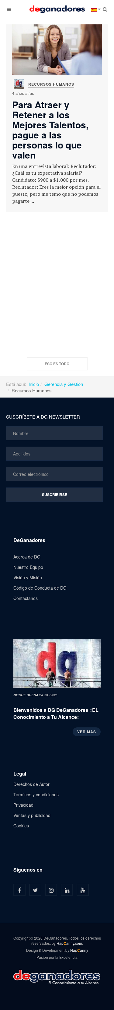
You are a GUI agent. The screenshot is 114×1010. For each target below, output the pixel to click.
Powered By (57, 976)
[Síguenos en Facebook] (19, 890)
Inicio (34, 384)
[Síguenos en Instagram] (51, 890)
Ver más (86, 731)
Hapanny (79, 950)
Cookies (21, 826)
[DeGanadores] (57, 9)
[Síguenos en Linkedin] (67, 890)
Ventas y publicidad (31, 815)
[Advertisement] (57, 281)
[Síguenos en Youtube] (83, 890)
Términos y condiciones (36, 794)
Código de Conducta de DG (40, 588)
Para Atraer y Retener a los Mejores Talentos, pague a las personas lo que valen (50, 129)
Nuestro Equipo (28, 567)
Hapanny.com (69, 943)
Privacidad (23, 805)
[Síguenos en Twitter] (35, 890)
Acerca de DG (26, 557)
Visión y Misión (27, 577)
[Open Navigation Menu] (9, 9)
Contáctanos (25, 598)
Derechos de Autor (31, 784)
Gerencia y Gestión (63, 384)
